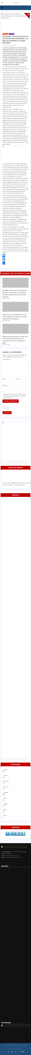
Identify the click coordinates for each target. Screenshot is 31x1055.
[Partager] (15, 263)
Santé (5, 798)
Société (12, 34)
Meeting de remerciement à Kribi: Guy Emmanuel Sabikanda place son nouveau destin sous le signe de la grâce (15, 339)
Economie (6, 781)
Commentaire (6, 359)
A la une (6, 34)
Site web (4, 385)
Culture (5, 775)
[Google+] (19, 1052)
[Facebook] (15, 255)
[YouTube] (22, 1052)
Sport (4, 809)
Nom (4, 378)
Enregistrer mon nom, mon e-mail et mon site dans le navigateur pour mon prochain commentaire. (14, 395)
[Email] (15, 260)
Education (6, 786)
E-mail (18, 378)
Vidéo (4, 815)
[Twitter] (15, 258)
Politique (5, 792)
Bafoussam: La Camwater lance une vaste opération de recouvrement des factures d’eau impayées (14, 316)
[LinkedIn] (15, 1052)
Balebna (15, 45)
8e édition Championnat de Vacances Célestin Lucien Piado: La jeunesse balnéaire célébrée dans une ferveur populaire (14, 293)
